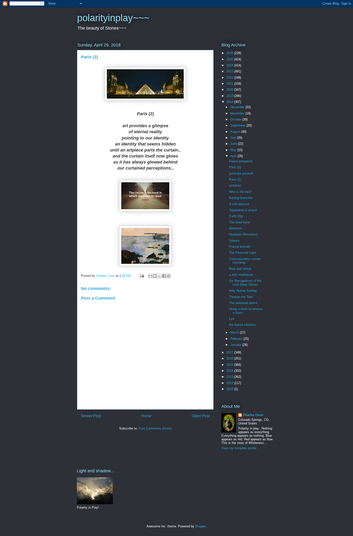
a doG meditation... (242, 275)
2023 (230, 71)
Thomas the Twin (241, 297)
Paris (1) (235, 179)
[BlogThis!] (154, 275)
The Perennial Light (242, 252)
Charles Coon (253, 415)
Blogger (200, 526)
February (236, 339)
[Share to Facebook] (164, 275)
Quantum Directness (243, 234)
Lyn (231, 319)
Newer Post (91, 416)
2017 (230, 352)
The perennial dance (243, 303)
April (233, 156)
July (233, 137)
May (233, 150)
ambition (235, 185)
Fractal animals (239, 246)
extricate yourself (241, 173)
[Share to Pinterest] (168, 275)
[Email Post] (141, 275)
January (236, 345)
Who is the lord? (240, 192)
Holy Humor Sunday (243, 290)
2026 (230, 53)
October (236, 119)
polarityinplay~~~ (113, 18)
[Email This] (150, 275)
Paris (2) (235, 167)
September (238, 125)
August (235, 131)
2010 (230, 389)
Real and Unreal (240, 269)
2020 (230, 89)
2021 (230, 83)
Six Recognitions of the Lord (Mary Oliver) (245, 282)
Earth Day (236, 216)
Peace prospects (241, 161)
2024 (230, 65)
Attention (235, 228)
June (234, 143)
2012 (230, 383)
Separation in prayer (243, 210)
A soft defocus (239, 204)
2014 (230, 370)
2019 (230, 96)
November (237, 113)
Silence (234, 240)
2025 (230, 59)
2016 (230, 358)
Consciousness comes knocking (245, 261)
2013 (230, 376)
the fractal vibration (242, 325)
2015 (230, 364)
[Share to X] (159, 275)
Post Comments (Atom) (155, 428)
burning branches (241, 198)
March (235, 332)
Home (146, 416)
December (237, 107)
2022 (230, 77)
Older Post (201, 416)
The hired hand (239, 222)
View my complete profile (238, 448)
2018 (230, 102)
